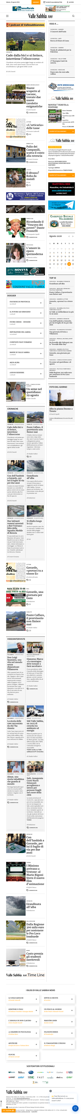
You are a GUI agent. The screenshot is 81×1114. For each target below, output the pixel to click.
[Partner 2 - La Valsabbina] (21, 1072)
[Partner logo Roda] (35, 1082)
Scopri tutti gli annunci (57, 131)
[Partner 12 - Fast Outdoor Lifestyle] (40, 1077)
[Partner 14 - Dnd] (60, 1077)
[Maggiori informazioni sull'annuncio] (55, 116)
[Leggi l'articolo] (25, 41)
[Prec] (69, 236)
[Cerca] (66, 16)
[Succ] (73, 236)
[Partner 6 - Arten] (60, 1072)
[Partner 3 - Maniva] (31, 1072)
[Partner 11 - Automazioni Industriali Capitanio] (31, 1077)
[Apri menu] (14, 16)
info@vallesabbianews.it (23, 1098)
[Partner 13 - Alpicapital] (50, 1077)
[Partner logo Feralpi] (69, 1077)
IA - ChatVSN (7, 1110)
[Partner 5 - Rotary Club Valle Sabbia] (50, 1072)
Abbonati (36, 2)
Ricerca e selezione (55, 147)
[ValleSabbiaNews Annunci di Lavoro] (61, 142)
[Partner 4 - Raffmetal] (40, 1072)
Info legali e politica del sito (22, 1111)
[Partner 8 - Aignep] (12, 1077)
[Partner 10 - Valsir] (21, 1077)
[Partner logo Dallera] (69, 1072)
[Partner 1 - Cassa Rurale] (12, 1072)
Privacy (1, 1104)
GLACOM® (34, 1111)
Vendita (52, 111)
